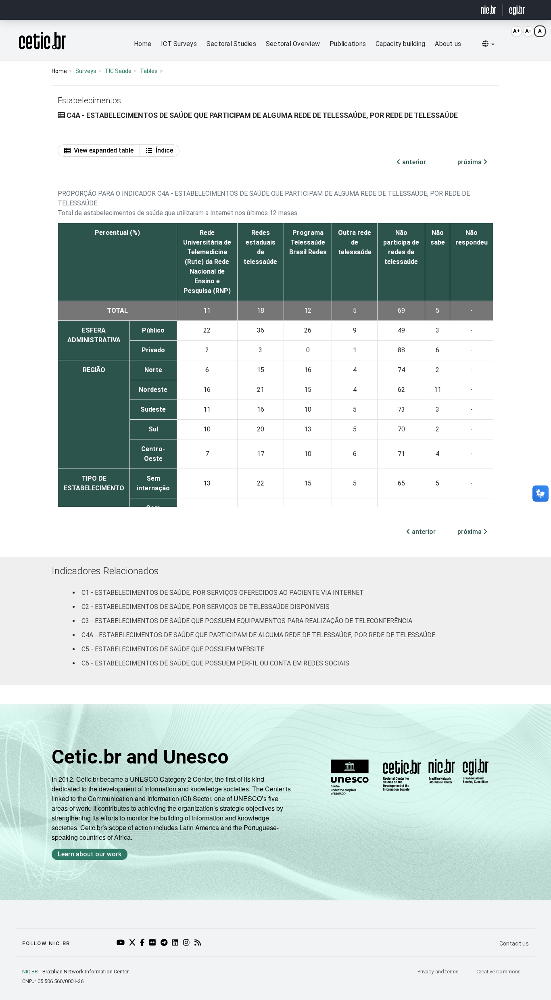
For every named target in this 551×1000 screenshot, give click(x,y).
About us (448, 44)
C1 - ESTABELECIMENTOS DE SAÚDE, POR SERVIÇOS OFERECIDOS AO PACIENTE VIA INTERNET (222, 592)
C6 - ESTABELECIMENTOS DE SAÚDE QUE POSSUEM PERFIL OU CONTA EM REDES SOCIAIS (215, 663)
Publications (348, 44)
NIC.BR (30, 972)
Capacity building (400, 44)
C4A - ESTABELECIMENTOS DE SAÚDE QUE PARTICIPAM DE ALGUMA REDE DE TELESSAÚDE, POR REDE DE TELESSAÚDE (258, 635)
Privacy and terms (438, 972)
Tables (149, 71)
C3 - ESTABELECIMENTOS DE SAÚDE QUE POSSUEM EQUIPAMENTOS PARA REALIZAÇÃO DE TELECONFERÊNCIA (246, 621)
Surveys (85, 71)
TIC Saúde (118, 71)
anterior (413, 162)
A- (528, 31)
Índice (164, 150)
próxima (470, 162)
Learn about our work (89, 854)
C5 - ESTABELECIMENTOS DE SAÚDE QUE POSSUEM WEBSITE (172, 649)
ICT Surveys (179, 44)
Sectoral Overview (293, 44)
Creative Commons (498, 972)
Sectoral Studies (231, 44)
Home (142, 44)
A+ (516, 31)
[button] (488, 44)
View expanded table (104, 150)
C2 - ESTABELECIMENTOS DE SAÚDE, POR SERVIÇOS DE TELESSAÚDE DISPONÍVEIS (205, 607)
